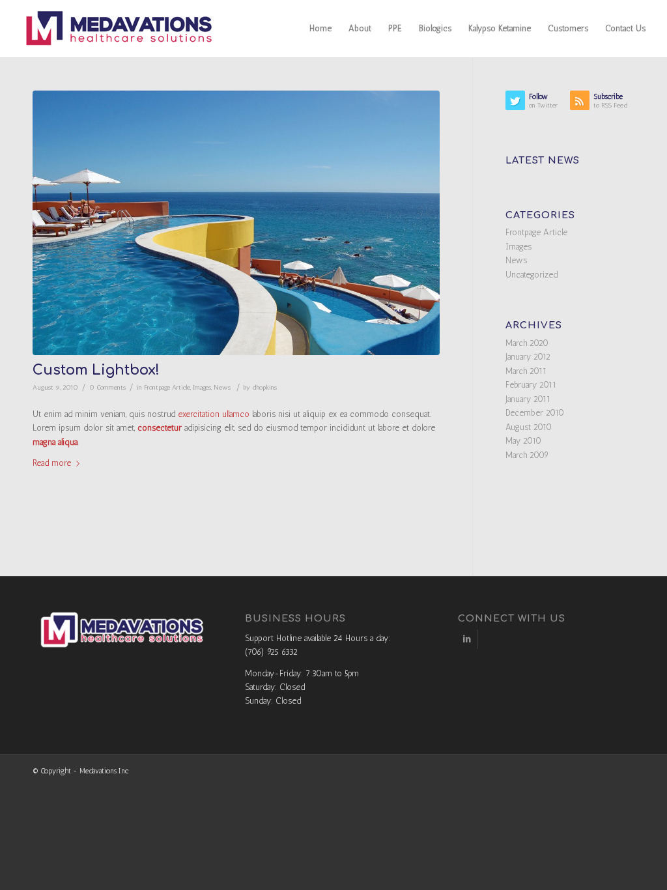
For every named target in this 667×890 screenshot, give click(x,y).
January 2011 (527, 399)
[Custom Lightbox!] (236, 223)
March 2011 (525, 371)
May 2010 (523, 441)
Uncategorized (531, 275)
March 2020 (526, 343)
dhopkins (264, 387)
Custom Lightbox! (96, 370)
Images (202, 387)
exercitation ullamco (213, 414)
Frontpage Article (167, 387)
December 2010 (534, 413)
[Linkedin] (467, 639)
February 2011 (530, 385)
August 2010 (528, 427)
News (222, 387)
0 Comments (107, 387)
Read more (52, 463)
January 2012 (527, 357)
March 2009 (526, 455)
